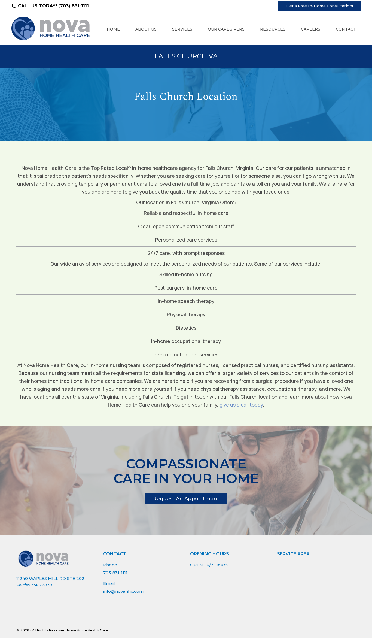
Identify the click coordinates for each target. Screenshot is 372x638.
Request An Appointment (186, 499)
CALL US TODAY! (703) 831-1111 (53, 5)
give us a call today (241, 404)
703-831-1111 (115, 572)
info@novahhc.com (123, 591)
